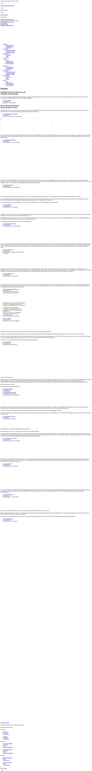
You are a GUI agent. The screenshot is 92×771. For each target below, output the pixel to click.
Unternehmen (6, 53)
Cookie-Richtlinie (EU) (8, 747)
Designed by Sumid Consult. (7, 727)
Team (7, 56)
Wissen (4, 58)
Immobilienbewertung (10, 50)
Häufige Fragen (9, 61)
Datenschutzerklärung (8, 743)
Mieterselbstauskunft (7, 757)
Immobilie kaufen (9, 45)
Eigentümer (5, 49)
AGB (4, 746)
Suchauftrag (8, 47)
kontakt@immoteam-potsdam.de (7, 5)
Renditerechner (6, 760)
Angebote (5, 44)
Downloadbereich (10, 63)
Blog (7, 59)
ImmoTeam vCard (4, 14)
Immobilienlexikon (10, 62)
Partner (7, 57)
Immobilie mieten (9, 46)
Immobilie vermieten (10, 52)
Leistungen (8, 55)
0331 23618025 (4, 10)
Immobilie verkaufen (10, 51)
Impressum (5, 744)
